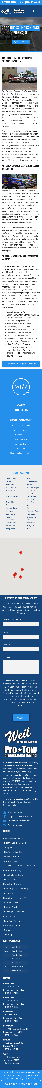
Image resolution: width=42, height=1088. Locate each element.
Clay (7, 499)
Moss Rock (10, 484)
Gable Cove (10, 514)
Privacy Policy (13, 802)
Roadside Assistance (21, 425)
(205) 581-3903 (11, 1007)
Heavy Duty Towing (21, 430)
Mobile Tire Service (13, 852)
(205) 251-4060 (32, 2)
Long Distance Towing (14, 875)
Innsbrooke (10, 525)
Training (8, 934)
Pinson (29, 484)
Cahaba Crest (11, 493)
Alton (29, 505)
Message (6, 657)
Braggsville (31, 517)
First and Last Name (12, 620)
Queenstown (32, 481)
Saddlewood (11, 487)
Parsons (30, 493)
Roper (8, 517)
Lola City (30, 502)
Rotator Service (21, 435)
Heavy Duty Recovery (13, 898)
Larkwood (31, 490)
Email (6, 632)
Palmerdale (31, 496)
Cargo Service (21, 439)
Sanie (29, 519)
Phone (6, 645)
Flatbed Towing (11, 879)
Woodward (10, 490)
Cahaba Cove (11, 508)
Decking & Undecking (14, 911)
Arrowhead (10, 519)
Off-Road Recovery (12, 861)
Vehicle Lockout (11, 856)
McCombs (31, 522)
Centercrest (11, 522)
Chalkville (10, 505)
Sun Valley (31, 499)
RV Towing (21, 448)
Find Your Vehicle (12, 921)
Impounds (7, 916)
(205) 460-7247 (21, 409)
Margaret (30, 525)
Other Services (10, 925)
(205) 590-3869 (12, 1063)
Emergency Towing (21, 444)
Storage (8, 930)
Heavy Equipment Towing (21, 453)
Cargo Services (11, 902)
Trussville (10, 502)
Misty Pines (10, 528)
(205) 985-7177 (11, 1049)
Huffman (30, 528)
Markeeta (31, 514)
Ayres (29, 478)
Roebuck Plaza (33, 511)
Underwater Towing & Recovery (20, 865)
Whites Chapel (33, 487)
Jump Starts (10, 847)
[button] (22, 570)
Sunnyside (10, 511)
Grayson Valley (12, 496)
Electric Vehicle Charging (16, 842)
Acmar (29, 508)
